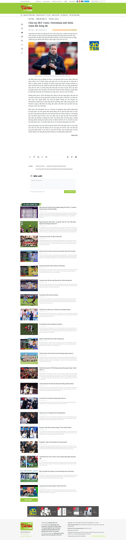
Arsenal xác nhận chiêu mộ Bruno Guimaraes (52, 266)
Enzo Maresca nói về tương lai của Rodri (50, 324)
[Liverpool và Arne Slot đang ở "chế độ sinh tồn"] (29, 491)
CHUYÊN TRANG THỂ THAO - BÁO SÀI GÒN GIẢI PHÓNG (26, 8)
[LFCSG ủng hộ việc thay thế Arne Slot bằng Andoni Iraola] (29, 358)
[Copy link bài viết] (22, 44)
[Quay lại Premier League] (22, 53)
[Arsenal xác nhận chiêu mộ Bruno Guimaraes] (29, 271)
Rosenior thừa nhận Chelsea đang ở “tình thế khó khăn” (55, 427)
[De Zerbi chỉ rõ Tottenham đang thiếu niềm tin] (29, 403)
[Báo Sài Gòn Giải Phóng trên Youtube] (80, 1)
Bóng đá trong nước (29, 15)
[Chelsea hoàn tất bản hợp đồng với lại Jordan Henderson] (29, 285)
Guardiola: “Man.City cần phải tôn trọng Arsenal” (53, 442)
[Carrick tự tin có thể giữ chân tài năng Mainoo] (29, 418)
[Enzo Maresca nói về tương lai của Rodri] (29, 329)
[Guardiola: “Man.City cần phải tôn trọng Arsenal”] (29, 447)
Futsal (49, 15)
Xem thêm (28, 500)
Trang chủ (21, 15)
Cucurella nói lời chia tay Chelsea (48, 295)
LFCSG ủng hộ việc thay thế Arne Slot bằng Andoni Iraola (55, 353)
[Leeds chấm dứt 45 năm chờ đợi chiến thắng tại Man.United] (29, 388)
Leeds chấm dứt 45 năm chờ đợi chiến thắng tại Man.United (56, 383)
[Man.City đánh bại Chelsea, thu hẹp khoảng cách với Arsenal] (29, 476)
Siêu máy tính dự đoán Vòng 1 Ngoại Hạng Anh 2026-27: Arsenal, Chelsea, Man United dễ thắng (57, 208)
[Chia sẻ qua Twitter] (22, 32)
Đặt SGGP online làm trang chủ (98, 536)
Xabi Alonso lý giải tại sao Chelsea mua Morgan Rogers (55, 309)
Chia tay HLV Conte (40, 166)
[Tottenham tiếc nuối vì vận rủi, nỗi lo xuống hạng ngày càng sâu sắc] (29, 461)
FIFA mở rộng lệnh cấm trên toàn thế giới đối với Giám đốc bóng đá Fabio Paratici (54, 169)
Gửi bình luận (71, 191)
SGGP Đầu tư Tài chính (57, 1)
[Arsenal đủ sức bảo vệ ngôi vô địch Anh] (29, 241)
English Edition (46, 1)
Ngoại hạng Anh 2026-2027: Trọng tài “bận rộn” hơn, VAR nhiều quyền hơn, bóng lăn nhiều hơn (57, 222)
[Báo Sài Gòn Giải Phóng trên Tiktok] (82, 1)
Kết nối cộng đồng (74, 15)
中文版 (65, 1)
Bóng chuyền (55, 15)
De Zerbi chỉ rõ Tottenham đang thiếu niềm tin (52, 398)
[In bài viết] (22, 40)
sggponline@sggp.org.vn (26, 536)
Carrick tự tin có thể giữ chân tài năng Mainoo (52, 413)
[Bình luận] (22, 48)
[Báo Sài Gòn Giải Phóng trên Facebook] (77, 1)
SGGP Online (38, 1)
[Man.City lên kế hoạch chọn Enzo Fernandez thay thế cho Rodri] (29, 256)
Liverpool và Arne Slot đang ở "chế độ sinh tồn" (52, 486)
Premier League (54, 19)
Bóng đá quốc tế (41, 15)
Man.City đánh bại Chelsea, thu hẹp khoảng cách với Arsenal (56, 471)
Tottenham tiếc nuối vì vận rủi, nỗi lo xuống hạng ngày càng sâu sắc (57, 457)
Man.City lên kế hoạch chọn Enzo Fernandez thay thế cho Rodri (57, 251)
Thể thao (31, 19)
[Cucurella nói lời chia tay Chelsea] (29, 300)
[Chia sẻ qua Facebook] (22, 28)
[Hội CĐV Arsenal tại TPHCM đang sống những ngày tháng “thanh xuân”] (29, 373)
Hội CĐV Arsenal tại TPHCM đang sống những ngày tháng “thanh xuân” (57, 368)
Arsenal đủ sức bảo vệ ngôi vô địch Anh (50, 236)
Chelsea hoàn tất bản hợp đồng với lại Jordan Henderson (55, 280)
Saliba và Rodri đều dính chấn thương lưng (51, 339)
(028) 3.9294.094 (25, 534)
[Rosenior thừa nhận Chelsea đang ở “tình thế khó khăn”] (29, 432)
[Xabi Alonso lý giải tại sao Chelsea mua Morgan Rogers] (29, 314)
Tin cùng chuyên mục (30, 204)
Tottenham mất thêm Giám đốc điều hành (56, 166)
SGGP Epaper (72, 1)
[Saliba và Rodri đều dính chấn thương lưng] (29, 344)
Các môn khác (64, 15)
